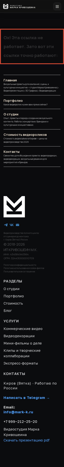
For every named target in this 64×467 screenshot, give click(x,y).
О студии (11, 114)
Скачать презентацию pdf (27, 440)
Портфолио (13, 100)
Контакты (12, 151)
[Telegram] (6, 225)
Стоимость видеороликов (25, 134)
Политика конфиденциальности (20, 264)
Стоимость (13, 303)
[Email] (17, 225)
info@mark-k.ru (18, 412)
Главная (10, 80)
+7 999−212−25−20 (20, 421)
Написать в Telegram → (27, 397)
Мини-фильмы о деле (23, 343)
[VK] (11, 225)
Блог (8, 310)
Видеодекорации (19, 336)
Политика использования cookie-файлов (24, 268)
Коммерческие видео (23, 328)
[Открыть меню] (57, 6)
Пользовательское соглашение (19, 271)
